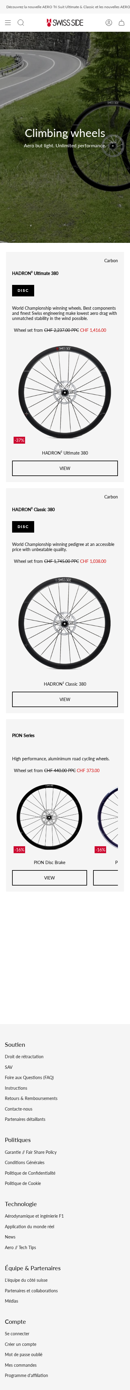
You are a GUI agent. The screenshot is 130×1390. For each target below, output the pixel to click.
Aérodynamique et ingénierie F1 (34, 1216)
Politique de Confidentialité (30, 1173)
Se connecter (17, 1333)
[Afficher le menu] (7, 23)
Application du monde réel (29, 1226)
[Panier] (121, 23)
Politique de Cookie (23, 1183)
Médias (11, 1301)
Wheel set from (60, 330)
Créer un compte (20, 1344)
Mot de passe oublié (23, 1354)
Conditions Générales (24, 1162)
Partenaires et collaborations (31, 1290)
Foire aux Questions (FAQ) (29, 1077)
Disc (23, 290)
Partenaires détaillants (25, 1119)
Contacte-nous (18, 1108)
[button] (20, 23)
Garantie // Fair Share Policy (31, 1152)
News (10, 1236)
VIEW (65, 468)
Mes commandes (21, 1365)
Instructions (16, 1088)
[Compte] (108, 23)
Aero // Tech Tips (20, 1247)
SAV (8, 1067)
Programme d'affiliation (26, 1375)
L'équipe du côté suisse (26, 1280)
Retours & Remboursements (31, 1098)
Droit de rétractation (24, 1056)
